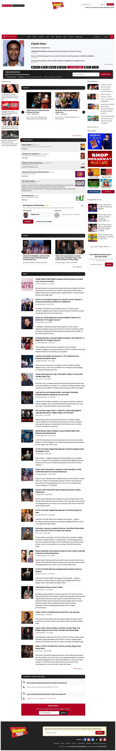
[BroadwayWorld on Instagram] (88, 739)
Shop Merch (8, 5)
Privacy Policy (101, 746)
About (62, 743)
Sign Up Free (106, 74)
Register (97, 37)
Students (58, 37)
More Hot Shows (94, 191)
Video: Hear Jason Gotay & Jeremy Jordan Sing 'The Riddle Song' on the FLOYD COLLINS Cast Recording (68, 258)
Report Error (102, 743)
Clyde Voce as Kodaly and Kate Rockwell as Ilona (37, 112)
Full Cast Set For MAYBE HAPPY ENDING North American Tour (10, 123)
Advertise (56, 743)
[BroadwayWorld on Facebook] (84, 739)
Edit (88, 67)
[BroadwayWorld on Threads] (100, 739)
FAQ (96, 67)
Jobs (52, 37)
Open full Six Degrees (44, 221)
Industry (41, 37)
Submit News (81, 743)
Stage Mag (78, 37)
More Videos (77, 267)
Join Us (74, 743)
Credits (62, 67)
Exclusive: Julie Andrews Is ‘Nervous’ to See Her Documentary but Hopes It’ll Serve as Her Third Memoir (9, 138)
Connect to (57, 211)
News (29, 37)
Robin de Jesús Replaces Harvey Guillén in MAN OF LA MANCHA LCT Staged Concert (58, 61)
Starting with (27, 211)
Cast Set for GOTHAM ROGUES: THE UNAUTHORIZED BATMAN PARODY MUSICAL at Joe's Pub (56, 393)
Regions (89, 743)
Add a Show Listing (18, 5)
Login (105, 37)
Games (71, 37)
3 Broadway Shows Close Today (49, 587)
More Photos (77, 136)
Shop (65, 37)
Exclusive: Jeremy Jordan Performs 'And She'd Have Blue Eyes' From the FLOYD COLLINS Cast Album (59, 529)
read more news (109, 64)
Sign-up (103, 4)
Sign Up (63, 713)
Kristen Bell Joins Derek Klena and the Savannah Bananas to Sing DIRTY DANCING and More (107, 108)
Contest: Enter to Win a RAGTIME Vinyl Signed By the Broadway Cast (9, 109)
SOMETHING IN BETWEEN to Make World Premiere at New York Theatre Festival (56, 51)
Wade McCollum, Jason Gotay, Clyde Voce (66, 112)
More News (77, 669)
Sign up (109, 264)
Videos (36, 67)
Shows (35, 37)
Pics (45, 67)
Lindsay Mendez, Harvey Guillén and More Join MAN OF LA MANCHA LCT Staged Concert (59, 339)
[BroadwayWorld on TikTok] (96, 739)
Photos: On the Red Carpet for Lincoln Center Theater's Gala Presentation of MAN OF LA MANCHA (62, 56)
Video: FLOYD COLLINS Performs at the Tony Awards (57, 612)
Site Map (95, 743)
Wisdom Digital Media (78, 746)
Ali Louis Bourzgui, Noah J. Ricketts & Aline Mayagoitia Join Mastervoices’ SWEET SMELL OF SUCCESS (58, 411)
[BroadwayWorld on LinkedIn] (92, 739)
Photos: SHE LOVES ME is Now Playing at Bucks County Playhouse (36, 118)
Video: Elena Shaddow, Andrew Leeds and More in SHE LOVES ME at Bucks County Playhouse (36, 258)
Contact (68, 743)
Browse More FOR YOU (99, 247)
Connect (28, 221)
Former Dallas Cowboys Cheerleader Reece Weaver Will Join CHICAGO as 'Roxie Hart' (9, 92)
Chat (47, 37)
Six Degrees (75, 67)
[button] (112, 37)
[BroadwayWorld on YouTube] (104, 739)
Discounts (108, 191)
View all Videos (92, 127)
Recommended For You (94, 199)
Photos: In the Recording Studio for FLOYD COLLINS (67, 118)
